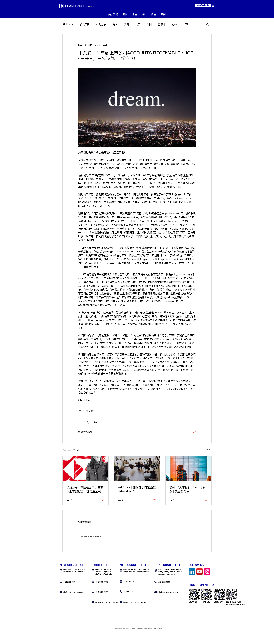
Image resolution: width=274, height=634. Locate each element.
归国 (149, 24)
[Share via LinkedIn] (95, 422)
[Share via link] (103, 422)
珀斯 (186, 24)
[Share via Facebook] (79, 422)
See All (208, 449)
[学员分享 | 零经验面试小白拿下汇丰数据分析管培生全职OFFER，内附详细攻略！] (85, 468)
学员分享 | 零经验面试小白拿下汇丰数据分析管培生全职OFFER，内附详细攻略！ (84, 489)
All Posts (67, 24)
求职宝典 (84, 24)
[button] (207, 24)
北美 (137, 24)
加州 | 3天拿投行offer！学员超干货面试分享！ (187, 489)
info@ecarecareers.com (167, 592)
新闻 (114, 24)
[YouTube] (199, 571)
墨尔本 (162, 24)
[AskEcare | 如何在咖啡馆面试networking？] (137, 468)
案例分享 (101, 24)
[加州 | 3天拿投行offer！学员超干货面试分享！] (188, 468)
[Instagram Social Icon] (207, 571)
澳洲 (126, 24)
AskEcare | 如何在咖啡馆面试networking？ (137, 489)
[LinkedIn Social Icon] (192, 571)
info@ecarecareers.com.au (134, 602)
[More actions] (194, 45)
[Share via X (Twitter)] (87, 422)
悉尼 (174, 24)
